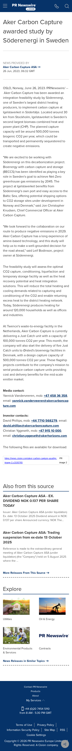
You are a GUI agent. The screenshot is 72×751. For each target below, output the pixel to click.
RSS (62, 730)
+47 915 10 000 (50, 430)
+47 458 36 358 (55, 395)
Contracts (45, 648)
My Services (34, 700)
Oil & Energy (47, 619)
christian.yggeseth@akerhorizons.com (39, 435)
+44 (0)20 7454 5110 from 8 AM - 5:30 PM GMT (36, 711)
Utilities (7, 619)
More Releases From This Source (24, 573)
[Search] (67, 6)
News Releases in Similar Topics (24, 661)
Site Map (49, 730)
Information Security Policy (23, 730)
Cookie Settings (36, 735)
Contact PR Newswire (35, 686)
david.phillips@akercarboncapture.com (31, 425)
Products (35, 691)
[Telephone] (57, 6)
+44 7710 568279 (44, 420)
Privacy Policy (45, 725)
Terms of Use (24, 725)
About (35, 695)
